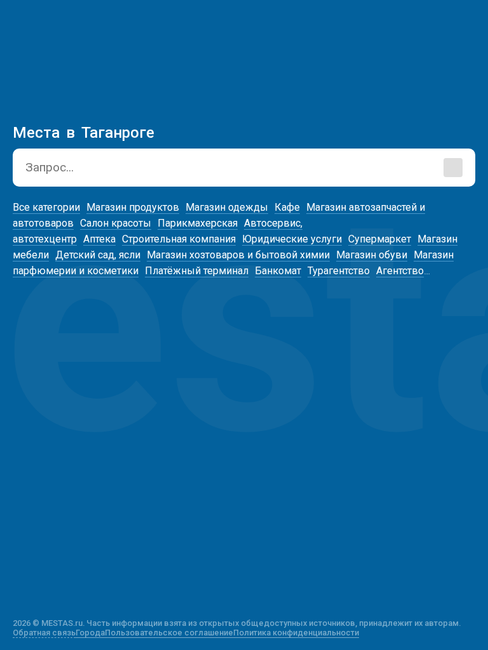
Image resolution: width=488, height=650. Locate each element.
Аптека (99, 239)
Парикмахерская (198, 223)
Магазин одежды (227, 207)
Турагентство (339, 271)
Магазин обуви (371, 255)
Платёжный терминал (196, 271)
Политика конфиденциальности (296, 632)
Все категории (46, 207)
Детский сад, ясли (97, 255)
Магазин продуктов (132, 207)
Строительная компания (179, 239)
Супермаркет (379, 239)
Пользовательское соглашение (169, 632)
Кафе (287, 207)
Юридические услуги (292, 239)
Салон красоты (115, 223)
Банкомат (278, 271)
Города (90, 632)
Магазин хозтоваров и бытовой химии (238, 255)
